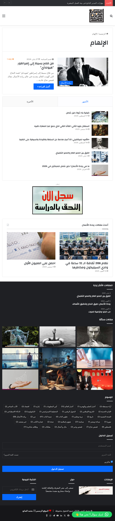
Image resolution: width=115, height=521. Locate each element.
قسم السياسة (46, 59)
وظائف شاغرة (31, 427)
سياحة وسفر (94, 422)
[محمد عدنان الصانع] (96, 15)
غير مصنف (21, 422)
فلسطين (106, 427)
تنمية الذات (46, 417)
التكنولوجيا (29, 411)
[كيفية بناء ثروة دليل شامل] (100, 116)
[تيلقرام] (54, 515)
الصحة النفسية (104, 417)
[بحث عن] (111, 17)
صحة (50, 422)
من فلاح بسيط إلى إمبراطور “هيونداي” (36, 65)
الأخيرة (30, 101)
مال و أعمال (60, 427)
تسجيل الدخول (57, 469)
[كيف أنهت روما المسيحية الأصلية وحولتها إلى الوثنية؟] (20, 336)
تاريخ (90, 417)
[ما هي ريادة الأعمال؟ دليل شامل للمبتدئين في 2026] (100, 170)
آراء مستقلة (105, 406)
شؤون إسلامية (64, 422)
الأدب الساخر (11, 406)
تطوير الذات (62, 417)
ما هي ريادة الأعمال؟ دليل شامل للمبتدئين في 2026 (65, 166)
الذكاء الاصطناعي (12, 411)
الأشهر (85, 101)
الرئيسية (102, 34)
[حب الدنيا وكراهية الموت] (58, 336)
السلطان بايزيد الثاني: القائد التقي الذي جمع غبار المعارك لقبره (61, 126)
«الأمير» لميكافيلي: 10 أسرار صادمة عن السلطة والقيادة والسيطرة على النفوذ (54, 140)
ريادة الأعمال (19, 417)
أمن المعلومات (50, 406)
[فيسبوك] (68, 515)
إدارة (36, 406)
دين (33, 417)
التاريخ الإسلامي (87, 411)
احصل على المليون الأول (39, 263)
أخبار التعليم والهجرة (86, 406)
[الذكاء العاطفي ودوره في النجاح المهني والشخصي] (95, 358)
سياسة (79, 422)
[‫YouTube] (57, 515)
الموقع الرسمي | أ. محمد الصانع (36, 511)
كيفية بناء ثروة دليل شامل (77, 113)
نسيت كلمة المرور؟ (11, 455)
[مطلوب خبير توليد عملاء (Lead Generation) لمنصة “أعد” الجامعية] (20, 358)
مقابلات (46, 427)
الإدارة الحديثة (104, 411)
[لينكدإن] (61, 515)
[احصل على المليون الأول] (31, 246)
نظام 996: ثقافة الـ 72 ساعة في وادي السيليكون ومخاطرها (87, 265)
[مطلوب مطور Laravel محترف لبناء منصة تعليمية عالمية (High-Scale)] (58, 358)
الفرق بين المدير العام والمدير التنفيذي (72, 153)
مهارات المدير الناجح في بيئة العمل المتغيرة (85, 3)
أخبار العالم (67, 406)
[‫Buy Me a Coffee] (47, 515)
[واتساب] (50, 515)
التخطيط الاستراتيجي (48, 411)
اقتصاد (25, 406)
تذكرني (107, 462)
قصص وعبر (76, 427)
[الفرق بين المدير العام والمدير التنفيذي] (100, 157)
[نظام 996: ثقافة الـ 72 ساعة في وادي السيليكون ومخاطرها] (84, 246)
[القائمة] (3, 17)
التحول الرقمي (69, 411)
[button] (92, 514)
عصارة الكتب (37, 422)
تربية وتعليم (77, 417)
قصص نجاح (92, 427)
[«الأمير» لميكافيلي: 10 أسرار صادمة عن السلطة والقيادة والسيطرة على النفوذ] (100, 143)
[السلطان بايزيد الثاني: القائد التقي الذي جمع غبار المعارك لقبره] (100, 130)
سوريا (107, 422)
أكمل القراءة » (43, 86)
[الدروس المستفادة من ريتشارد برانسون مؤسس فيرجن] (95, 379)
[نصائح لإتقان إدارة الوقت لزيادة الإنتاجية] (58, 379)
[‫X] (64, 515)
